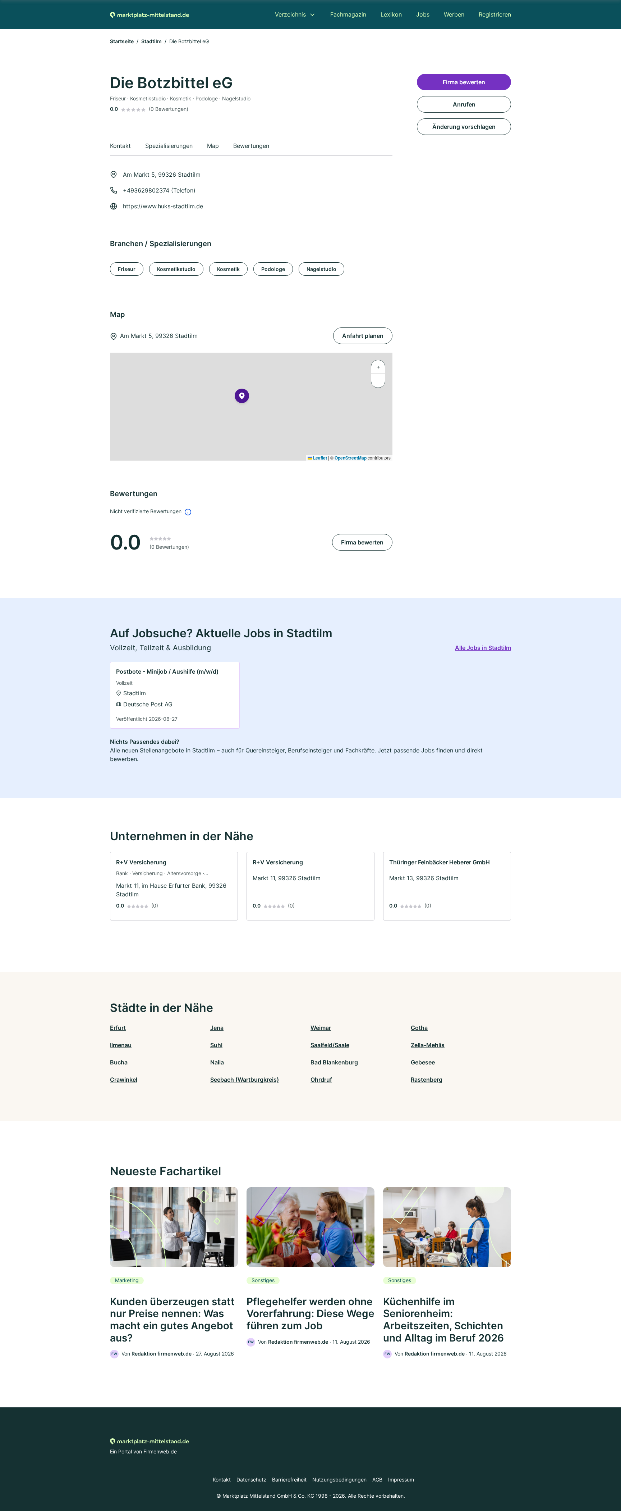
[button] (242, 397)
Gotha (419, 1027)
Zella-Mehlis (428, 1045)
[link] (175, 695)
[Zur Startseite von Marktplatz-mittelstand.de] (149, 14)
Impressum (401, 1479)
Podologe (273, 269)
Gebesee (423, 1062)
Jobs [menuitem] (422, 14)
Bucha (119, 1062)
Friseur (126, 269)
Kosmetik (228, 269)
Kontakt (222, 1479)
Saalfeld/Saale (329, 1045)
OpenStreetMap (351, 457)
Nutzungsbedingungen (339, 1479)
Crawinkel (123, 1079)
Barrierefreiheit (289, 1479)
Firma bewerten (362, 542)
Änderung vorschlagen (464, 126)
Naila (217, 1062)
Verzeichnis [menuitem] (290, 14)
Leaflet (319, 457)
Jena (217, 1027)
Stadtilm (151, 41)
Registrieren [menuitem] (495, 14)
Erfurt (118, 1027)
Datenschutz (251, 1479)
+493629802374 (146, 190)
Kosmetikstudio (176, 269)
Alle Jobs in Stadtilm (483, 647)
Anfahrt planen (362, 335)
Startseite (122, 41)
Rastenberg (426, 1079)
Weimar (320, 1027)
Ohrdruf (321, 1079)
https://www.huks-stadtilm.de (163, 206)
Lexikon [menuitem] (391, 14)
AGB (377, 1479)
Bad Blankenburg (334, 1062)
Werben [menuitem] (454, 14)
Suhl (216, 1045)
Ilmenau (121, 1045)
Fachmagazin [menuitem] (348, 14)
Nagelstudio (321, 269)
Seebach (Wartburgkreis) (244, 1079)
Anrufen (464, 104)
